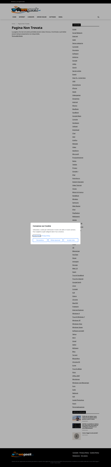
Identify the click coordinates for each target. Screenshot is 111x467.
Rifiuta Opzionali (55, 240)
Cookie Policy (37, 236)
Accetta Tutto (71, 240)
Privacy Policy (46, 236)
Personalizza (40, 240)
